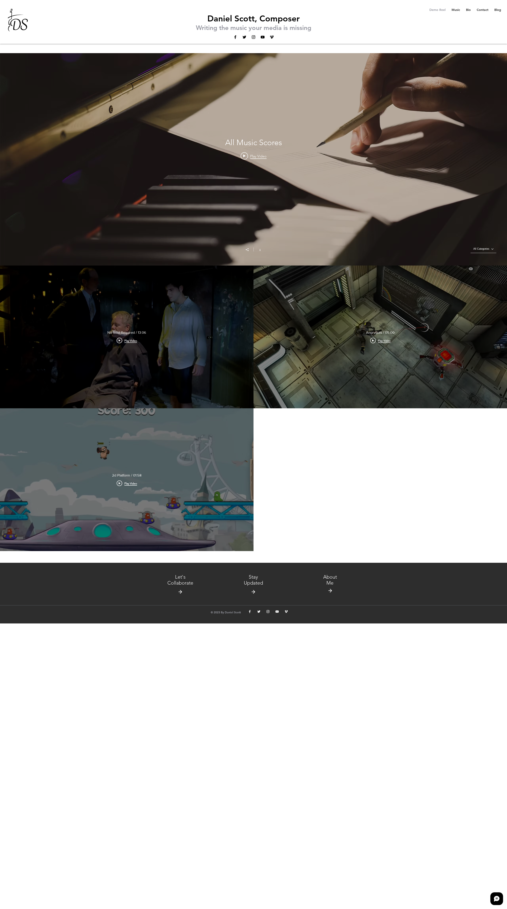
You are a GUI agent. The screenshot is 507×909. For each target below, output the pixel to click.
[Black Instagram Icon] (253, 37)
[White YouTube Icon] (277, 612)
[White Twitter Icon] (259, 612)
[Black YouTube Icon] (262, 37)
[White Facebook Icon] (250, 612)
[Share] (249, 250)
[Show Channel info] (258, 249)
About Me (330, 580)
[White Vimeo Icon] (286, 612)
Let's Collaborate (180, 580)
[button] (253, 580)
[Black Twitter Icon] (244, 37)
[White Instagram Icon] (268, 612)
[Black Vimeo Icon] (271, 37)
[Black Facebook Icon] (235, 37)
